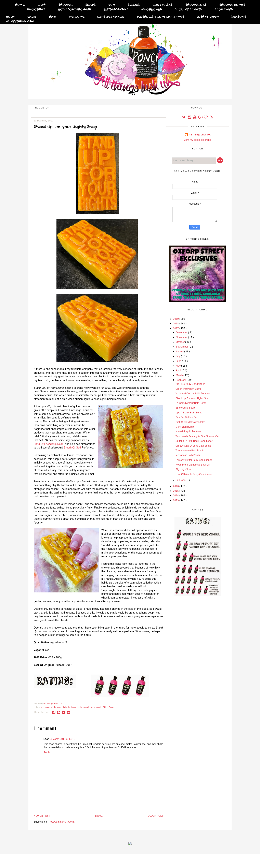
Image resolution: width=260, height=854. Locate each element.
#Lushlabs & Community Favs (160, 17)
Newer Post (42, 815)
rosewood (96, 707)
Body (10, 17)
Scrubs (134, 5)
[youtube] (195, 117)
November (182, 337)
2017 (176, 328)
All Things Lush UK (200, 134)
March (179, 375)
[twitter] (184, 117)
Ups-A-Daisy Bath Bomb (189, 412)
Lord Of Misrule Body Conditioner (194, 474)
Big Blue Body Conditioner (190, 384)
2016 (176, 486)
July (178, 356)
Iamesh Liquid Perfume (188, 431)
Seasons (238, 17)
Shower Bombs (232, 5)
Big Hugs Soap (184, 469)
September (182, 346)
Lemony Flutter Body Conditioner (194, 460)
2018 (176, 323)
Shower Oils (195, 5)
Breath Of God (72, 447)
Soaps (90, 5)
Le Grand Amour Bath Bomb (191, 403)
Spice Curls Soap (185, 407)
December (182, 332)
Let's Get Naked (110, 17)
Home (20, 5)
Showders (223, 10)
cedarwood (47, 707)
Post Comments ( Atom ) (62, 821)
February (181, 380)
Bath (42, 5)
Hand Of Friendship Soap (48, 443)
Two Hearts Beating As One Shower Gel (197, 436)
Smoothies (36, 10)
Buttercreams (116, 10)
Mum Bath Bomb (185, 426)
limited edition (69, 707)
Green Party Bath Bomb (189, 388)
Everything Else (20, 21)
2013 (176, 500)
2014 (176, 495)
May (178, 365)
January (180, 480)
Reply (46, 752)
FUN (111, 5)
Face (31, 17)
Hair (52, 17)
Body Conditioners (74, 10)
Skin (105, 707)
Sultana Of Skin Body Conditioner (194, 441)
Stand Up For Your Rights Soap (193, 398)
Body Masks (162, 5)
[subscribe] (211, 117)
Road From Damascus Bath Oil (193, 464)
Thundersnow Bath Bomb (190, 450)
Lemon (58, 707)
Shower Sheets (188, 10)
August (180, 351)
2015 (176, 490)
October (180, 342)
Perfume (76, 17)
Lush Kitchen (208, 17)
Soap (111, 707)
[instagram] (189, 117)
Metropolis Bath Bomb (188, 455)
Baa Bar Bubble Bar (186, 417)
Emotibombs (151, 10)
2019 (176, 319)
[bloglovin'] (206, 117)
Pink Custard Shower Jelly (190, 422)
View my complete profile (197, 139)
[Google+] (200, 117)
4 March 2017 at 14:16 (62, 739)
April (179, 370)
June (179, 361)
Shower (65, 5)
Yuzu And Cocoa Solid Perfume (193, 393)
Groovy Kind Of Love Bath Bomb (193, 445)
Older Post (155, 815)
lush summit (84, 707)
